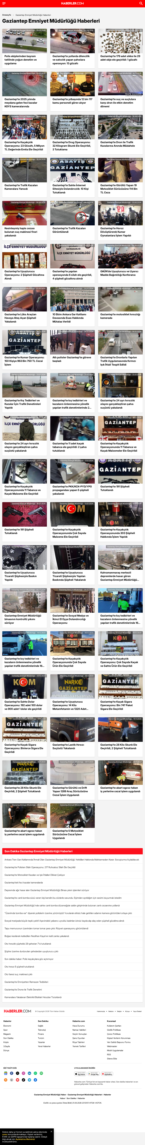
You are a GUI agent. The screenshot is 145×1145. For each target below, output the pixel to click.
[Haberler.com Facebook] (11, 1073)
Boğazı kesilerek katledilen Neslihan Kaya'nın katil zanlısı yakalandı (37, 936)
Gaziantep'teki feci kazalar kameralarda (24, 882)
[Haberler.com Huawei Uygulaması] (107, 1074)
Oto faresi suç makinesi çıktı (18, 974)
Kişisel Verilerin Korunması (118, 1038)
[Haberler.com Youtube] (17, 1080)
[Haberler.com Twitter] (17, 1073)
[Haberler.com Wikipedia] (11, 1080)
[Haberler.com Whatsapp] (35, 1073)
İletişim (119, 1011)
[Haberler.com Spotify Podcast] (41, 1073)
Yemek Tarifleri (79, 1046)
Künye (127, 1011)
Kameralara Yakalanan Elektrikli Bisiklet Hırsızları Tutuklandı (33, 997)
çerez (4, 1134)
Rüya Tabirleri (78, 1042)
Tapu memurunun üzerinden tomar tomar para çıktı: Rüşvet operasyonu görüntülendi (46, 928)
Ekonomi (7, 1026)
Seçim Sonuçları (79, 1034)
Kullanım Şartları (114, 1026)
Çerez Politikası (114, 1034)
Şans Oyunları (78, 1038)
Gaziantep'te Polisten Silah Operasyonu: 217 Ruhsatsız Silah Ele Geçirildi (40, 867)
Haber (62, 1098)
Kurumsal (111, 1021)
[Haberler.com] (17, 1011)
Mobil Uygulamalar (115, 1050)
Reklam (111, 1011)
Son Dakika (8, 1038)
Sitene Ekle (112, 1058)
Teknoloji (42, 1030)
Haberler (7, 1021)
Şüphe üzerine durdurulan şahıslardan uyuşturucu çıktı (31, 951)
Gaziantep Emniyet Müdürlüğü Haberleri (33, 15)
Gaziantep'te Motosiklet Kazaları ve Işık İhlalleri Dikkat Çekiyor (35, 874)
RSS (109, 1054)
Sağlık (40, 1026)
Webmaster (112, 1046)
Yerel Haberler (44, 1046)
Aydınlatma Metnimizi (25, 1139)
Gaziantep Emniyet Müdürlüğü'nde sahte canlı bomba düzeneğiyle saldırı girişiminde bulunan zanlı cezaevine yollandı (62, 905)
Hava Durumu (78, 1026)
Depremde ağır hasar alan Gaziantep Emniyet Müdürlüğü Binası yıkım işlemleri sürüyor (47, 890)
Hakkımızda (101, 1011)
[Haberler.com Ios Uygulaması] (80, 1074)
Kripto (6, 1042)
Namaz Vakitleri (79, 1030)
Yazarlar (41, 1042)
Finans (41, 1034)
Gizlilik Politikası (114, 1030)
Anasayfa (6, 15)
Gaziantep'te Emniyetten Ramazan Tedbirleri (26, 981)
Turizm (41, 1038)
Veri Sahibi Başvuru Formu (119, 1042)
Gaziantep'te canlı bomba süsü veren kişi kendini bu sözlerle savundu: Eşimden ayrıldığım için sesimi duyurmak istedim (63, 897)
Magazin (7, 1034)
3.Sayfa (6, 1046)
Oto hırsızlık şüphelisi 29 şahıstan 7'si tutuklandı (28, 943)
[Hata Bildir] (67, 1103)
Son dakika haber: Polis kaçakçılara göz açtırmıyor (29, 959)
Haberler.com (78, 1021)
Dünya (6, 1050)
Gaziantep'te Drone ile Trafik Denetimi (23, 989)
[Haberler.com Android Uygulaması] (94, 1074)
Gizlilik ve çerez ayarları (52, 1103)
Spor (5, 1030)
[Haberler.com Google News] (5, 1073)
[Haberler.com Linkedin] (29, 1073)
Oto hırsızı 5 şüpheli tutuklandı (19, 966)
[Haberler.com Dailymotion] (35, 1080)
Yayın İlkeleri (137, 1011)
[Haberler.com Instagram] (23, 1073)
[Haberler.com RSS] (5, 1080)
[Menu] (4, 3)
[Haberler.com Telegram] (29, 1080)
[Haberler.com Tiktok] (23, 1080)
